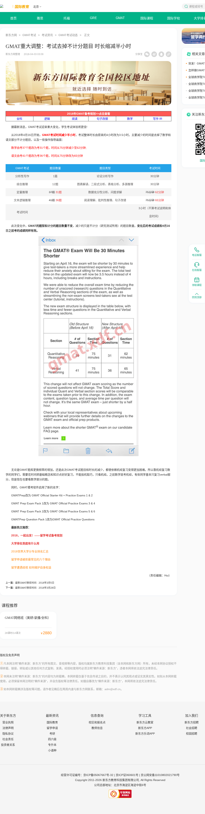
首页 (13, 18)
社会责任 (8, 739)
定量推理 (22, 192)
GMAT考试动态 (68, 35)
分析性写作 (22, 176)
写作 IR (157, 118)
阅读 (74, 118)
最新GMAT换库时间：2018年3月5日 (34, 582)
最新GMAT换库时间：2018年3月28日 (35, 587)
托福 (66, 18)
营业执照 (8, 722)
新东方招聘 (192, 722)
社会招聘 (191, 728)
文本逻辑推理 (22, 200)
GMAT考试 (29, 35)
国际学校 (173, 18)
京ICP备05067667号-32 (98, 775)
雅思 (40, 18)
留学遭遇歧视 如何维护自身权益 (31, 567)
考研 (52, 733)
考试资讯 (47, 35)
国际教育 (52, 722)
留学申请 (52, 728)
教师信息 (97, 728)
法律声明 (8, 728)
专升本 (52, 744)
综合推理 (22, 184)
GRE (93, 18)
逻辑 (47, 118)
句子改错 (102, 118)
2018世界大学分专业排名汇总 (29, 551)
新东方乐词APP (145, 733)
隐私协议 (8, 733)
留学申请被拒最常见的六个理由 (30, 559)
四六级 (52, 739)
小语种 (52, 750)
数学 (130, 118)
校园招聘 (191, 733)
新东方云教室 (145, 722)
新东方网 (11, 35)
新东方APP (145, 728)
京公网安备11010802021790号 (160, 775)
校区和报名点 (97, 722)
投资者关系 (8, 744)
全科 (19, 118)
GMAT (120, 18)
